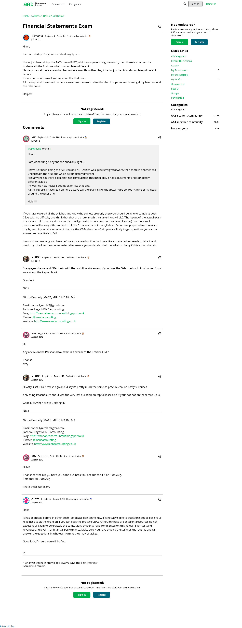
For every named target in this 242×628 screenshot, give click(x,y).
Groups (175, 93)
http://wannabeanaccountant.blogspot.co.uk (57, 313)
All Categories (178, 56)
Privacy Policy (7, 626)
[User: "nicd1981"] (26, 259)
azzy (33, 333)
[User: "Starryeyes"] (26, 37)
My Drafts (195, 79)
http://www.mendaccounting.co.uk (55, 321)
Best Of (175, 88)
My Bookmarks (195, 70)
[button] (160, 26)
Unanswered (177, 84)
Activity (175, 65)
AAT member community (195, 122)
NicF (33, 137)
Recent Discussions (181, 60)
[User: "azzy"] (26, 335)
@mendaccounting (44, 317)
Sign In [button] (82, 121)
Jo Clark (35, 498)
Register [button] (101, 121)
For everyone (195, 128)
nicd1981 (35, 257)
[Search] (185, 4)
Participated (177, 97)
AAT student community (195, 115)
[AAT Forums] (35, 4)
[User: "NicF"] (26, 139)
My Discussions (179, 74)
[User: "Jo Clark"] (26, 500)
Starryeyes (37, 35)
